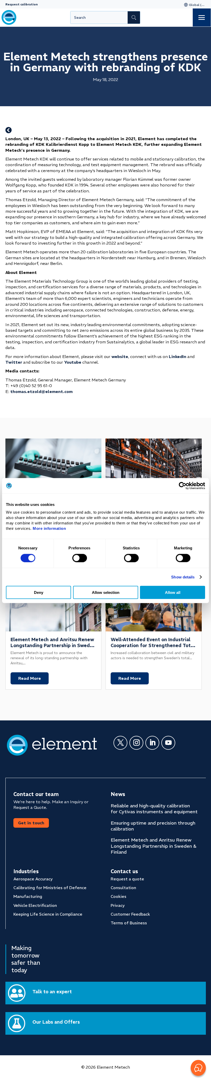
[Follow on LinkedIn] (152, 743)
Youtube (72, 362)
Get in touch (31, 822)
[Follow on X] (120, 743)
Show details (183, 577)
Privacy (118, 905)
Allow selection (105, 592)
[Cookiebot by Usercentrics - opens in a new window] (182, 485)
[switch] (79, 558)
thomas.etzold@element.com (41, 391)
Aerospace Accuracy (33, 878)
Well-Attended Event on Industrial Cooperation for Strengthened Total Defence (153, 646)
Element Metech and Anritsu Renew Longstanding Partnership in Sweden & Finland (53, 646)
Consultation (123, 887)
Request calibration (21, 4)
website (119, 356)
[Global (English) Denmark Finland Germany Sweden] (193, 4)
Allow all (172, 592)
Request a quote (127, 878)
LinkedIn (177, 356)
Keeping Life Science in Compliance (47, 914)
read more (29, 678)
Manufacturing (27, 896)
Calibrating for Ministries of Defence (49, 887)
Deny (38, 592)
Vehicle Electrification (35, 905)
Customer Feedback (130, 914)
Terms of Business (129, 922)
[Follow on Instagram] (136, 743)
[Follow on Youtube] (168, 743)
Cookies (118, 896)
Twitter (13, 362)
